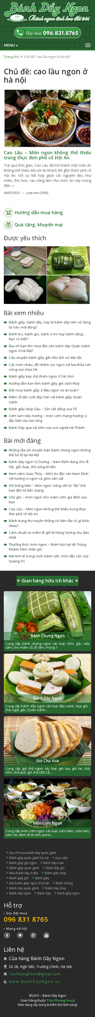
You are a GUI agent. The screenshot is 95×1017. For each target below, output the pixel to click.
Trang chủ (11, 56)
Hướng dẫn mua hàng (38, 212)
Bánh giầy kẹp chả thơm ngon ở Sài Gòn (41, 376)
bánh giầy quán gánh (24, 868)
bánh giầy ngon (69, 893)
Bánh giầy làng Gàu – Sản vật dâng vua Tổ (43, 409)
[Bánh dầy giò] (25, 260)
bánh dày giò (55, 868)
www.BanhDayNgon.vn (35, 981)
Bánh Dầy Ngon (47, 698)
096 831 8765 (26, 919)
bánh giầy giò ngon (23, 863)
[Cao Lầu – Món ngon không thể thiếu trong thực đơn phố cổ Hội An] (47, 118)
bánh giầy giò (19, 878)
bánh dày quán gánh (24, 888)
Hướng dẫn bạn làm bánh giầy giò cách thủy (44, 383)
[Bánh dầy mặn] (25, 289)
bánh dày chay (55, 888)
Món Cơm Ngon (47, 823)
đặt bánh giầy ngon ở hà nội (29, 883)
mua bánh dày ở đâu (23, 873)
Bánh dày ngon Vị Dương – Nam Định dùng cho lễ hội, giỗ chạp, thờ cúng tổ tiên (49, 464)
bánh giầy (42, 878)
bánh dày (44, 893)
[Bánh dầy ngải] (68, 260)
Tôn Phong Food (61, 1000)
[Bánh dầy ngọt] (68, 289)
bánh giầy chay (55, 873)
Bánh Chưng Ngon (48, 635)
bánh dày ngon (20, 893)
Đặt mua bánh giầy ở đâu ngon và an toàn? (44, 390)
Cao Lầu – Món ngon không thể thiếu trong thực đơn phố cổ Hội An (47, 155)
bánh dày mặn (53, 863)
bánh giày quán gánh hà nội (29, 858)
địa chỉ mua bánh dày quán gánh (32, 853)
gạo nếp (61, 858)
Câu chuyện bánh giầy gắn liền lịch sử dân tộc (45, 357)
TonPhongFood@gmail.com (35, 973)
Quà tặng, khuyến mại (38, 225)
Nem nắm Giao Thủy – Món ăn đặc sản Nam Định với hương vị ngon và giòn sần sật (48, 476)
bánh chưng (64, 883)
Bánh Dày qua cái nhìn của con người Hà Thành (47, 427)
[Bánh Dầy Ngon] (47, 13)
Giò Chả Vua (47, 760)
